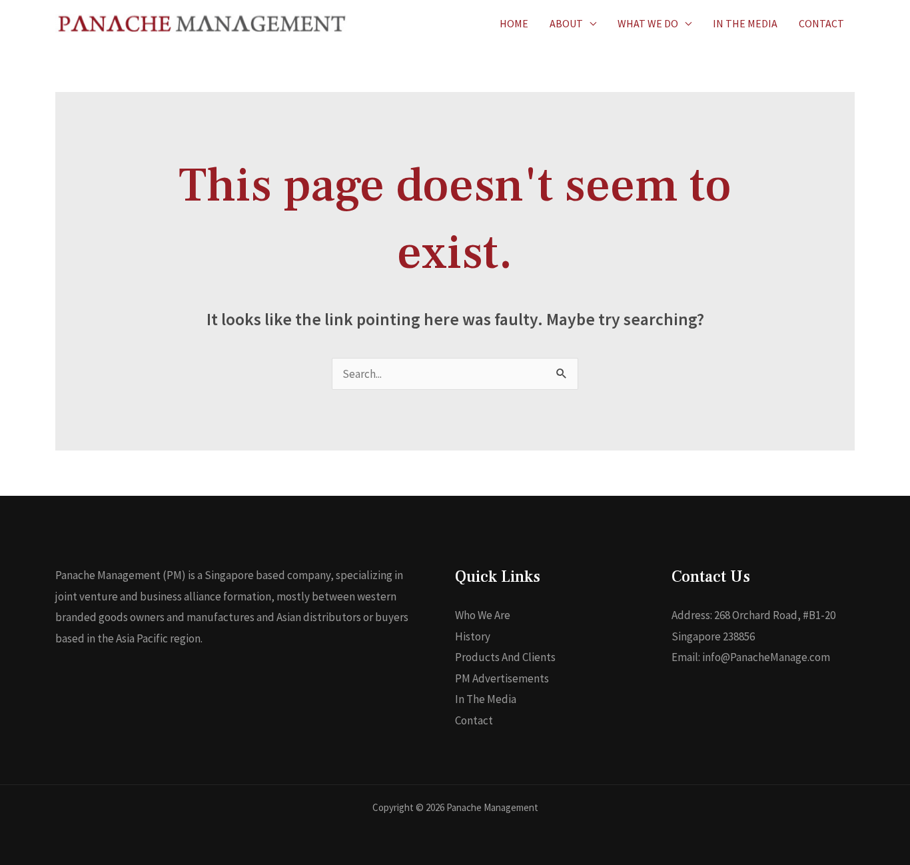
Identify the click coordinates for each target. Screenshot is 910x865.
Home (514, 23)
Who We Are (482, 615)
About (566, 23)
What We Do (648, 23)
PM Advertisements (502, 678)
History (472, 636)
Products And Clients (505, 657)
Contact (821, 23)
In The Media (745, 23)
